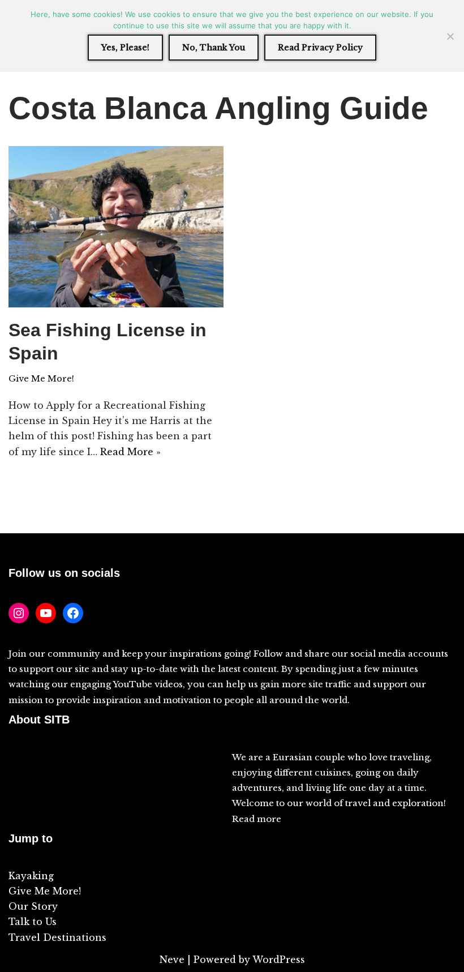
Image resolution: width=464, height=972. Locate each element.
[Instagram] (18, 613)
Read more (256, 818)
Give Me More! (41, 379)
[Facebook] (73, 613)
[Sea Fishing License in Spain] (116, 226)
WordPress (278, 959)
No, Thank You (213, 47)
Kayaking (31, 875)
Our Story (33, 906)
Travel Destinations (57, 937)
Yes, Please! (125, 47)
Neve (172, 959)
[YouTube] (46, 613)
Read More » (130, 451)
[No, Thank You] (450, 36)
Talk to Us (32, 921)
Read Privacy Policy (320, 47)
